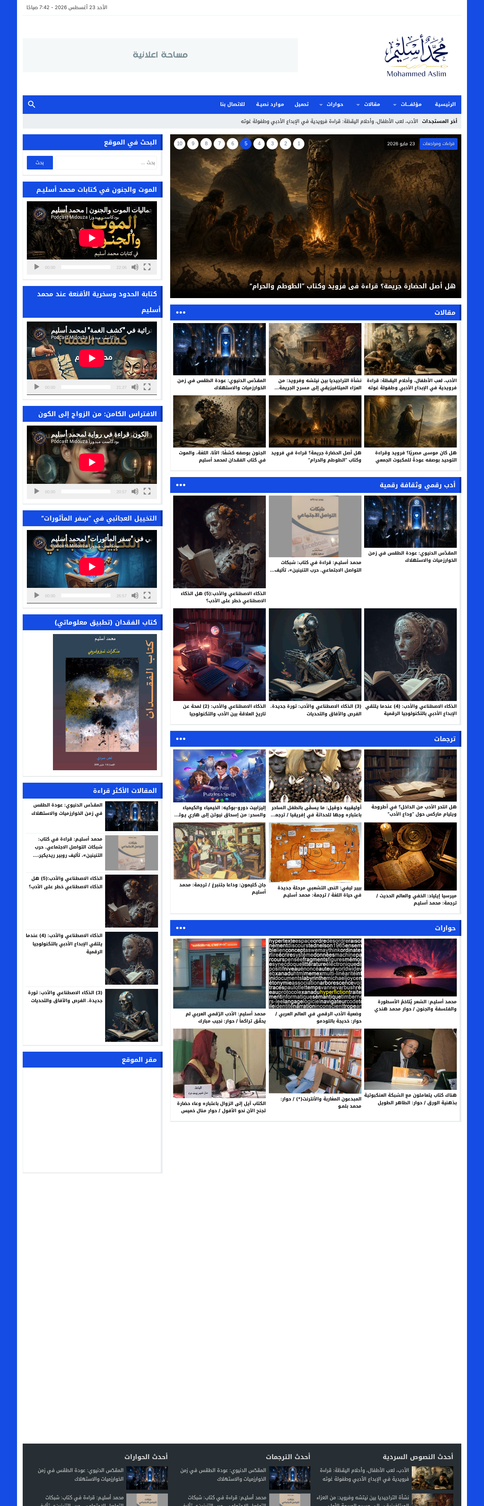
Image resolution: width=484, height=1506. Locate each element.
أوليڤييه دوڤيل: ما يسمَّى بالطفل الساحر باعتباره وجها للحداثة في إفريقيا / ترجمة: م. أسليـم (316, 815)
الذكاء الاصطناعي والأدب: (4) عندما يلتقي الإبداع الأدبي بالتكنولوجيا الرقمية (411, 710)
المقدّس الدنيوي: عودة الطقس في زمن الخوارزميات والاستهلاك (221, 384)
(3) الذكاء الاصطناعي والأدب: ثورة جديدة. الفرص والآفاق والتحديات (315, 710)
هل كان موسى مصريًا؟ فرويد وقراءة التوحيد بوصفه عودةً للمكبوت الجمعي (416, 456)
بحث (32, 104)
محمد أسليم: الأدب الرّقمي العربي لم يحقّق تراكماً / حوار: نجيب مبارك (226, 1017)
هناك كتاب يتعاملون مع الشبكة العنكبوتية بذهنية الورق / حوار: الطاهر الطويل (410, 1099)
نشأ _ (412, 121)
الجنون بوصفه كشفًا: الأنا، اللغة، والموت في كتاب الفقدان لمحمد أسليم (222, 456)
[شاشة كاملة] (147, 267)
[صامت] (135, 267)
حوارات (335, 104)
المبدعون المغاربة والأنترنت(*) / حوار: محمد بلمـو (321, 1102)
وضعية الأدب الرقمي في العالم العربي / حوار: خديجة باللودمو (318, 1017)
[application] (92, 238)
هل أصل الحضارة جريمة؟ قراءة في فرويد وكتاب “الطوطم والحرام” (316, 456)
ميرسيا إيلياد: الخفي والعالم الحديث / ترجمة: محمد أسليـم (416, 899)
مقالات (372, 104)
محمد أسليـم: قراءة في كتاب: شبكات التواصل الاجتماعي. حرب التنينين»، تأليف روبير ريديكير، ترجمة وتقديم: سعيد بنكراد (315, 569)
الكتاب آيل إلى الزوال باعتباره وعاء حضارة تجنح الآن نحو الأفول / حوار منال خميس (221, 1107)
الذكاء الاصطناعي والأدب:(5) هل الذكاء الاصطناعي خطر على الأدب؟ (223, 597)
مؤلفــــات (411, 104)
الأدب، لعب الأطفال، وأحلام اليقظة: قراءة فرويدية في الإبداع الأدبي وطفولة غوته (412, 384)
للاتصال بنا (232, 104)
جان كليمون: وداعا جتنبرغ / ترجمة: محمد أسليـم (222, 888)
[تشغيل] (36, 267)
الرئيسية (445, 104)
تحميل (302, 104)
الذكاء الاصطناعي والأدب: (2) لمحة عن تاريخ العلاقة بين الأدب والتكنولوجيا (224, 710)
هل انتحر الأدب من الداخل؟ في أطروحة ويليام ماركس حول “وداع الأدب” (414, 810)
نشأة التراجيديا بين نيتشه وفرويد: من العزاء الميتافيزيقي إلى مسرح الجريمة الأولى (319, 387)
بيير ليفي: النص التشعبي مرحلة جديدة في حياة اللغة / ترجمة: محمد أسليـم (319, 891)
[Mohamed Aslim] (379, 55)
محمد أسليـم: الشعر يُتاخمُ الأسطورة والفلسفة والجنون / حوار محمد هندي (415, 1005)
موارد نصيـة (270, 104)
